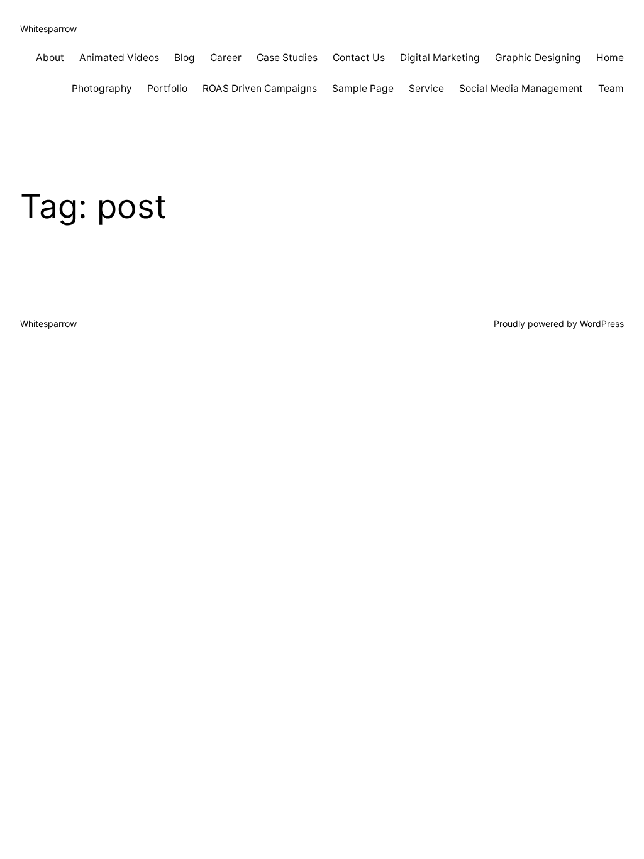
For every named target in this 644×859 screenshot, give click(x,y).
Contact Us (359, 58)
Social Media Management (521, 88)
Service (426, 88)
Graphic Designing (538, 58)
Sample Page (363, 88)
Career (226, 58)
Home (610, 58)
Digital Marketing (440, 58)
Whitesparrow (48, 28)
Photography (102, 88)
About (50, 58)
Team (611, 88)
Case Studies (287, 58)
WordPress (602, 323)
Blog (184, 58)
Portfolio (167, 88)
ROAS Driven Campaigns (260, 88)
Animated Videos (119, 58)
